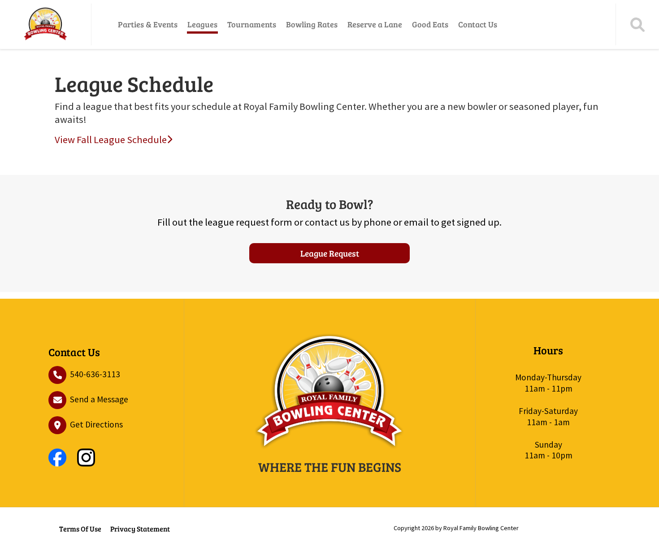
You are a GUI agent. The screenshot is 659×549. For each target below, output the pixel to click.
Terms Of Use (80, 528)
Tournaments (251, 24)
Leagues (202, 24)
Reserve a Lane (374, 24)
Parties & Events (148, 24)
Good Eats (430, 24)
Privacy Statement (140, 528)
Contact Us (477, 24)
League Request (329, 253)
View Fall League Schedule (111, 139)
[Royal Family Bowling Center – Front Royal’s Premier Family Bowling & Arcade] (45, 24)
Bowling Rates (312, 24)
